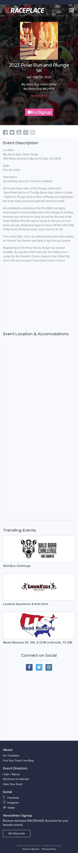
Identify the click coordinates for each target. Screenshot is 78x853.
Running (36, 95)
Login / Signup (11, 774)
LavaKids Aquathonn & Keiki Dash (25, 604)
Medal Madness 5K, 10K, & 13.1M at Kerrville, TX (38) (37, 642)
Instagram (13, 802)
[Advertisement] (39, 306)
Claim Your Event (13, 784)
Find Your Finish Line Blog (18, 760)
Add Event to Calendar (16, 779)
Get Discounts (16, 833)
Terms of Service (30, 849)
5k (45, 95)
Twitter (11, 807)
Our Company (11, 755)
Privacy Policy (49, 849)
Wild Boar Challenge (16, 566)
